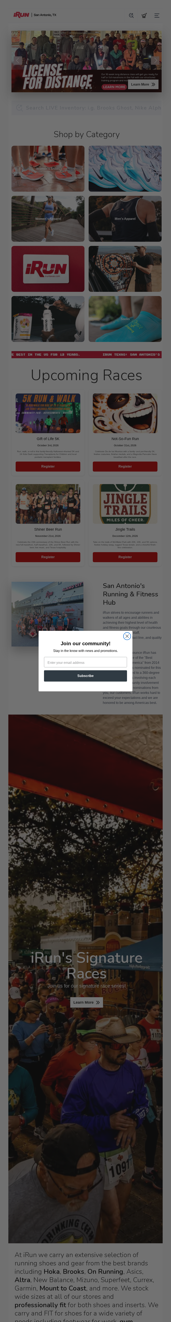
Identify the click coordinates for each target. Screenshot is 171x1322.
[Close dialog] (127, 636)
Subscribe (85, 676)
